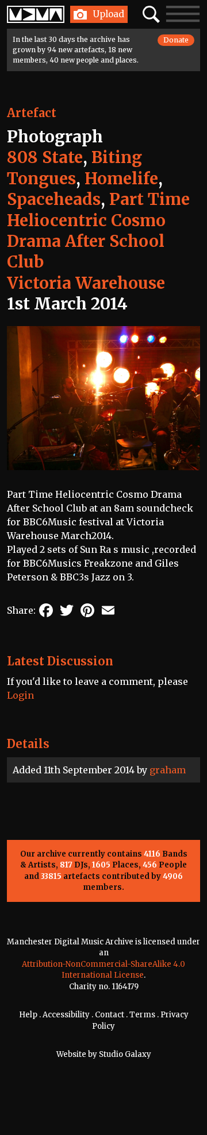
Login (20, 695)
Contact (109, 1015)
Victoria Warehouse (86, 283)
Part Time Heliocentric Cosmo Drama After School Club (98, 230)
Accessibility (66, 1015)
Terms (142, 1015)
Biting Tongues (74, 167)
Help (28, 1015)
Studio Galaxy (125, 1054)
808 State (45, 157)
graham (168, 770)
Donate (176, 40)
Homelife (121, 178)
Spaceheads (54, 199)
